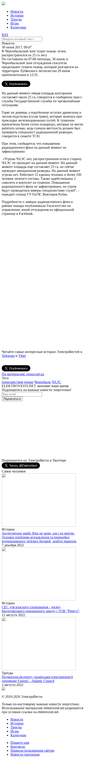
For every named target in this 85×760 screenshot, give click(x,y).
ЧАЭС (56, 382)
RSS (5, 35)
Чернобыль (42, 382)
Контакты (17, 746)
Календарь (18, 27)
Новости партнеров (25, 754)
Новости (16, 11)
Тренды (16, 19)
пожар (28, 382)
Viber (22, 356)
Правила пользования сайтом (32, 750)
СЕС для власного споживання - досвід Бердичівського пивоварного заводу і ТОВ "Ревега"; (41, 609)
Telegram (8, 356)
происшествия (12, 382)
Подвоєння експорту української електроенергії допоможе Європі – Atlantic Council (37, 679)
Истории (17, 15)
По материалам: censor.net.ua (23, 374)
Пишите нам (19, 742)
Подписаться (12, 398)
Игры (14, 23)
